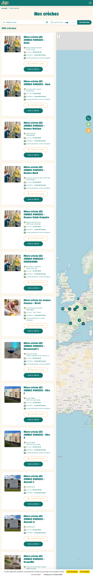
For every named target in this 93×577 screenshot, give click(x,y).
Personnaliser (36, 575)
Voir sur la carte (37, 64)
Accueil (4, 8)
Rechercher (84, 22)
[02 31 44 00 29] (88, 118)
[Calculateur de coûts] (88, 130)
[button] (78, 299)
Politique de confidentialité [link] (53, 575)
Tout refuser (84, 572)
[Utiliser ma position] (47, 22)
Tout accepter (72, 572)
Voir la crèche (33, 69)
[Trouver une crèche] (88, 124)
